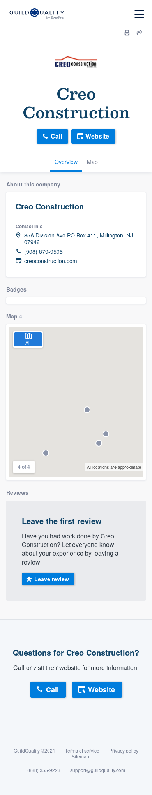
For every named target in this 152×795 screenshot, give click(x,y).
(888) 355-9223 (43, 770)
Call (56, 136)
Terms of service (82, 750)
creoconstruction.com (50, 261)
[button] (98, 443)
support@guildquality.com (97, 770)
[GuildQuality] (36, 14)
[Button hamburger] (139, 14)
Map (92, 161)
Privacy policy (123, 750)
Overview (66, 161)
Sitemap (80, 756)
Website (97, 136)
